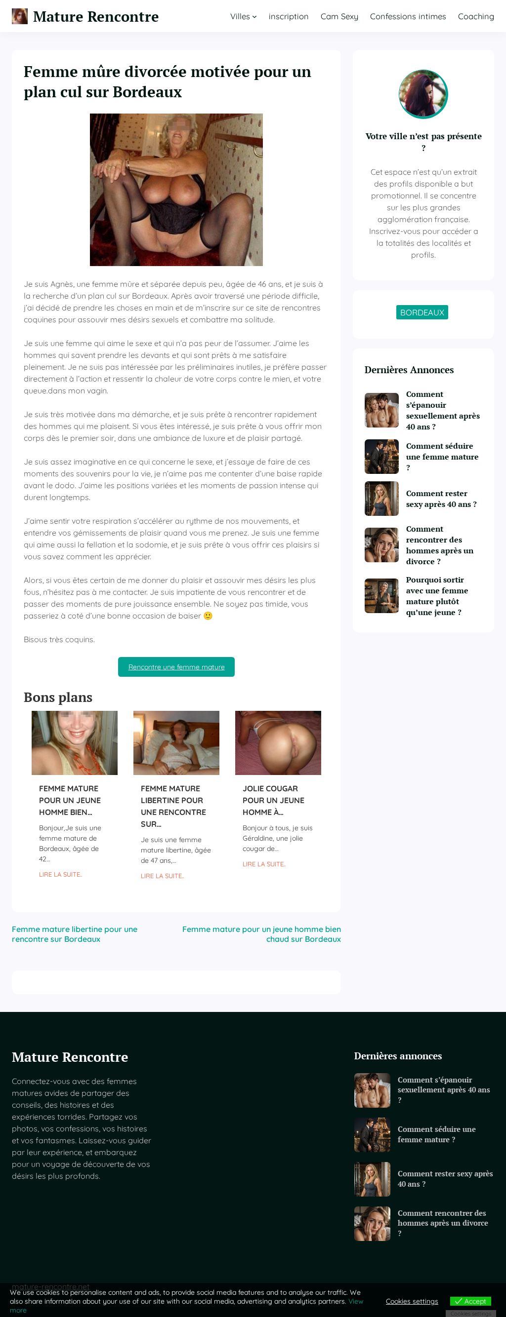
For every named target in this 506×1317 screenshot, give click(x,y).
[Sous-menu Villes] (254, 16)
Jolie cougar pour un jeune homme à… (273, 800)
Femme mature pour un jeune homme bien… (70, 800)
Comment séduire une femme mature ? (442, 456)
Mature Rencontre (96, 16)
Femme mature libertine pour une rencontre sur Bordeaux (74, 934)
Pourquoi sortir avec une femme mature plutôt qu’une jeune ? (437, 596)
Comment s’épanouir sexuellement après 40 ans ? (443, 410)
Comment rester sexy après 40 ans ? (441, 498)
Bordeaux (422, 312)
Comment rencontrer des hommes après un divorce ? (439, 545)
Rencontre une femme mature (176, 666)
